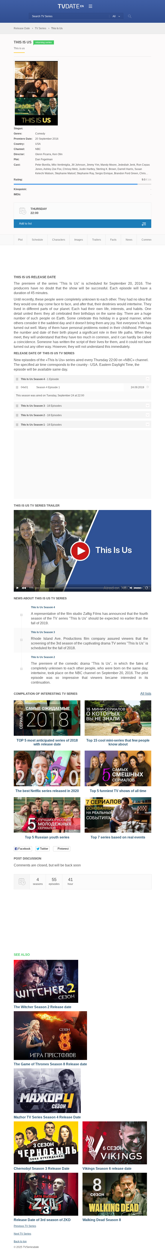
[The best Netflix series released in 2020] (47, 785)
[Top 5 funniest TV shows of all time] (118, 785)
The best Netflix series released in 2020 (47, 791)
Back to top (20, 1241)
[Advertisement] (64, 258)
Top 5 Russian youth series (47, 837)
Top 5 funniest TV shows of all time (118, 791)
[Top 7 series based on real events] (118, 831)
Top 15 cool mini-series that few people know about (118, 742)
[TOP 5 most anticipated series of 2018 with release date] (47, 734)
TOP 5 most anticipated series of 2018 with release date (47, 742)
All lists (145, 693)
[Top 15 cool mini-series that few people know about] (118, 734)
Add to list (25, 223)
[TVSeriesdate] (68, 6)
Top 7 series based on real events (118, 837)
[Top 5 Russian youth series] (47, 831)
